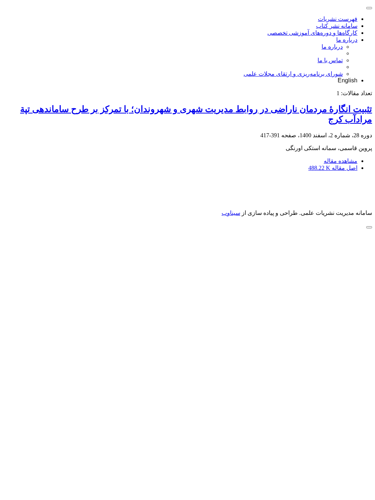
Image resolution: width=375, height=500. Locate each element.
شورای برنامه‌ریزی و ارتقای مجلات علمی (293, 74)
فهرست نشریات (337, 19)
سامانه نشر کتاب (336, 26)
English (347, 80)
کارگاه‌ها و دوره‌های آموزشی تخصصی (312, 33)
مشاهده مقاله (340, 161)
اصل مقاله (332, 168)
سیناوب (231, 213)
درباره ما (346, 40)
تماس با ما (330, 60)
